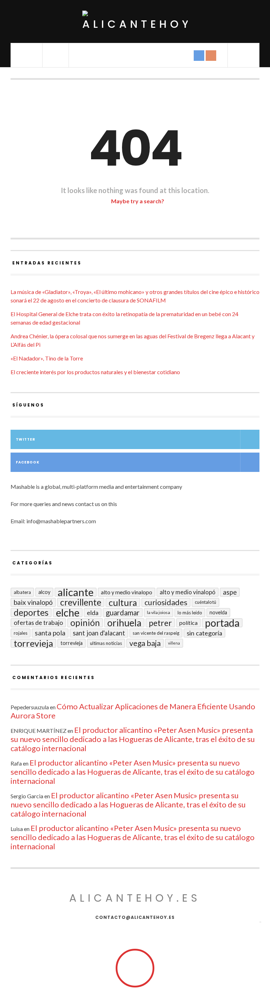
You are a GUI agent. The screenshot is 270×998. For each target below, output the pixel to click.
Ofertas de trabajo (38, 622)
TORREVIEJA (71, 643)
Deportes (31, 612)
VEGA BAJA (145, 643)
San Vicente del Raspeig (156, 633)
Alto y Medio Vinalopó (188, 592)
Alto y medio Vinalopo (126, 592)
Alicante (76, 592)
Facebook (27, 462)
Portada (222, 622)
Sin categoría (204, 633)
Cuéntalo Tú (205, 602)
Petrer (160, 622)
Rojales (20, 633)
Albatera (22, 592)
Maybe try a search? (137, 201)
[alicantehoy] (135, 21)
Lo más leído (190, 612)
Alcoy (44, 592)
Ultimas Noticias (106, 643)
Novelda (218, 612)
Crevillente (80, 602)
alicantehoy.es (135, 898)
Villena (174, 643)
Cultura (123, 602)
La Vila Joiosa (158, 612)
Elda (92, 612)
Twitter (25, 439)
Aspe (230, 592)
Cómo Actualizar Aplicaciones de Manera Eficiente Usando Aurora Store (133, 711)
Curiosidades (165, 602)
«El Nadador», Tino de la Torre (47, 358)
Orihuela (124, 622)
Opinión (85, 622)
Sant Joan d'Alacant (99, 633)
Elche (67, 612)
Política (188, 622)
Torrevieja (33, 643)
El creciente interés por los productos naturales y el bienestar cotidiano (95, 372)
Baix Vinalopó (33, 602)
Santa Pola (50, 633)
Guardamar (123, 612)
